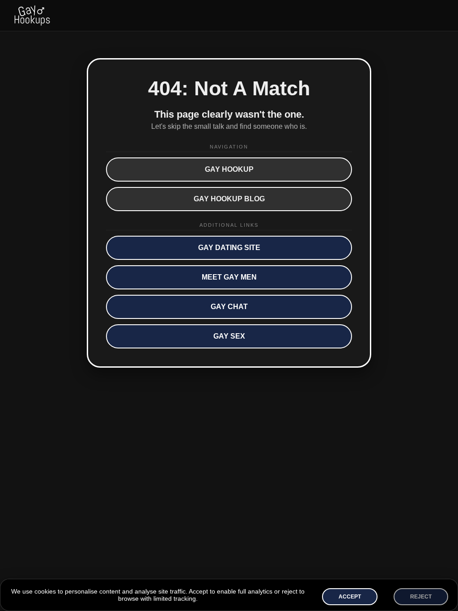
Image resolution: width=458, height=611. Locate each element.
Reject (421, 597)
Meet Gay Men (229, 277)
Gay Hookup (229, 169)
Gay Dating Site (229, 247)
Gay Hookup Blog (229, 199)
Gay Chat (229, 306)
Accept (350, 597)
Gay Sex (229, 336)
